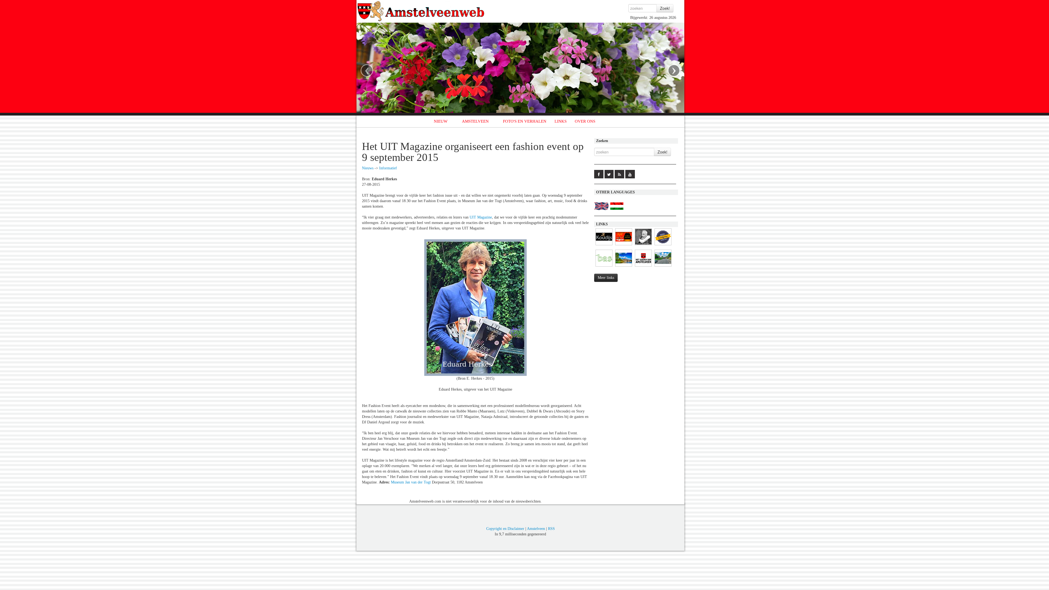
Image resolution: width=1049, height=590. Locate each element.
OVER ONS (585, 121)
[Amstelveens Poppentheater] (623, 245)
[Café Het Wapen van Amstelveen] (643, 267)
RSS (551, 529)
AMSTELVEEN (475, 121)
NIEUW (440, 121)
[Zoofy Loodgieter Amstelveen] (663, 245)
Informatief (388, 168)
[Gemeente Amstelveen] (623, 267)
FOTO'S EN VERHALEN (524, 121)
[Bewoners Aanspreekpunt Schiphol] (604, 267)
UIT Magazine (481, 217)
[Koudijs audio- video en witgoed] (604, 245)
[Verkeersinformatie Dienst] (663, 267)
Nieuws (367, 168)
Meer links (606, 278)
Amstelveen (536, 529)
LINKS (561, 121)
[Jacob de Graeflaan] (643, 245)
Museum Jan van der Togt (411, 482)
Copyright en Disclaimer (505, 529)
